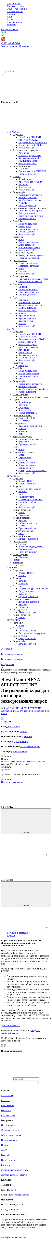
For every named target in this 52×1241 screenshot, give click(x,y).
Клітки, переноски (22, 510)
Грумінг (17, 176)
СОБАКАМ (13, 132)
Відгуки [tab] (11, 935)
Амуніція (17, 221)
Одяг (15, 297)
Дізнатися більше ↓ (10, 1025)
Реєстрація (12, 29)
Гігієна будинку (20, 276)
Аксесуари (18, 494)
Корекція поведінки (22, 436)
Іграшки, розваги (21, 518)
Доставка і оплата (15, 6)
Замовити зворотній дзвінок (15, 46)
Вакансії (11, 19)
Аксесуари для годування (25, 150)
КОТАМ (11, 329)
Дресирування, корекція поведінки (30, 208)
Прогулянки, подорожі (24, 252)
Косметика (18, 237)
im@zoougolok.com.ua (18, 1194)
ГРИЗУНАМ (13, 476)
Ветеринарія (19, 192)
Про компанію (14, 3)
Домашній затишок (22, 166)
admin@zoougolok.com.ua (13, 1237)
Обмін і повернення (17, 9)
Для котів (27, 736)
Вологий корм (20, 751)
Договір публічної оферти (14, 1175)
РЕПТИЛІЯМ (14, 620)
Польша (23, 731)
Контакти (11, 24)
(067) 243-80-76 (10, 43)
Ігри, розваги (19, 313)
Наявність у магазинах (12, 782)
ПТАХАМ (12, 567)
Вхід (3, 29)
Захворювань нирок (30, 746)
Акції (9, 16)
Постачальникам (15, 11)
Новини (11, 14)
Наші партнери (14, 22)
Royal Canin (14, 726)
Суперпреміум (21, 741)
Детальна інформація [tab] (17, 933)
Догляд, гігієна (20, 260)
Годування (18, 134)
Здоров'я (17, 486)
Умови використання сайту (14, 1170)
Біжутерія (17, 284)
